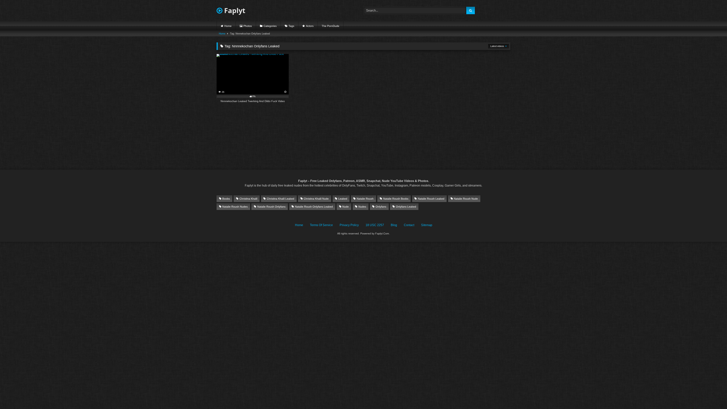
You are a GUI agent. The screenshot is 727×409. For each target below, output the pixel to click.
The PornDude (330, 25)
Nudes (362, 206)
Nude (345, 206)
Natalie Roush (365, 198)
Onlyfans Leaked (406, 206)
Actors (310, 25)
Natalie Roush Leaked (431, 198)
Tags (291, 25)
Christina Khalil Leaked (280, 198)
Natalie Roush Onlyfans (271, 206)
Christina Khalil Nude (316, 198)
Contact (409, 225)
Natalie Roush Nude (466, 198)
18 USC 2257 (375, 225)
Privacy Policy (349, 225)
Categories (270, 25)
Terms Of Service (321, 225)
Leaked (342, 198)
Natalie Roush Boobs (395, 198)
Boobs (226, 198)
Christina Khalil (248, 198)
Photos (247, 25)
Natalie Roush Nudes (235, 206)
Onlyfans (381, 206)
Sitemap (426, 225)
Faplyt (233, 10)
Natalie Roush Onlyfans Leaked (314, 206)
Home (228, 25)
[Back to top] (715, 397)
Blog (394, 225)
